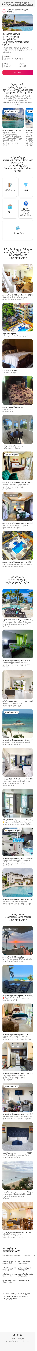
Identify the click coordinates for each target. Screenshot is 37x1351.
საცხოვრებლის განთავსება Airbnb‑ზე (17, 11)
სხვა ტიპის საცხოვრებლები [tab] (11, 1255)
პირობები (26, 1341)
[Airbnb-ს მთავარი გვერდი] (4, 11)
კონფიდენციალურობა (13, 1341)
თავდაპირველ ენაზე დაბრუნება (22, 5)
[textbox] (10, 66)
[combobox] (17, 59)
